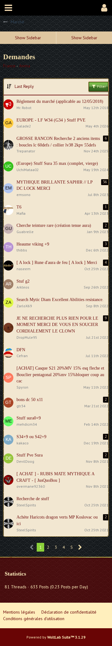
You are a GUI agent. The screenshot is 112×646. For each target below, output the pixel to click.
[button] (8, 8)
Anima (24, 66)
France (9, 66)
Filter (101, 86)
